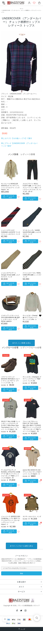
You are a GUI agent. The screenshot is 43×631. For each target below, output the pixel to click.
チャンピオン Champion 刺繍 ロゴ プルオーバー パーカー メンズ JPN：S (32, 317)
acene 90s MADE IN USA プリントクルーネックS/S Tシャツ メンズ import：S (32, 472)
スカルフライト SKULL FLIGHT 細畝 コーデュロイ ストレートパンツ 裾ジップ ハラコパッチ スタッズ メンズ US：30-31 (32, 187)
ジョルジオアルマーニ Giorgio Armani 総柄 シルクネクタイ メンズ (10, 275)
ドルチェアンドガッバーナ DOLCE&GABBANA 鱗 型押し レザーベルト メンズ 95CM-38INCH (10, 318)
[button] (36, 618)
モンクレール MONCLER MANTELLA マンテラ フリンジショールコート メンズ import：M (10, 186)
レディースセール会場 (31, 347)
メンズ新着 (13, 154)
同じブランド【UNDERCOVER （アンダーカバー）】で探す (19, 144)
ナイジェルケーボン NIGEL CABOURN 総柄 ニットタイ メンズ (32, 275)
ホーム (21, 8)
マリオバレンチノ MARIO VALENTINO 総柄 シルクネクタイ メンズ (32, 232)
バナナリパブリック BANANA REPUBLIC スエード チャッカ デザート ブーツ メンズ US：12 (10, 380)
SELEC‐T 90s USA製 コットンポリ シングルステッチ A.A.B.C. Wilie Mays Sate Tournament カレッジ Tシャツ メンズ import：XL (10, 425)
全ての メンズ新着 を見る (21, 343)
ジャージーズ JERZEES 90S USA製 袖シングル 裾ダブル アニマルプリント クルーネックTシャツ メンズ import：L (10, 520)
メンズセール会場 (10, 347)
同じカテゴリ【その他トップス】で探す (16, 138)
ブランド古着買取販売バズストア (16, 2)
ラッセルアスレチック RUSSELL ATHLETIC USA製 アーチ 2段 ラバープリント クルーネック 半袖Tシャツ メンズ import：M (10, 474)
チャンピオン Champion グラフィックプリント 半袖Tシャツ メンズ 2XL (32, 379)
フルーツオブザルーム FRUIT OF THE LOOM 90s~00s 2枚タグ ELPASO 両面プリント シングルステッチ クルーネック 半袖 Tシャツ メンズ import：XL (32, 426)
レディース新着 (28, 154)
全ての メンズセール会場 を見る (21, 546)
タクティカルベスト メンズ (32, 516)
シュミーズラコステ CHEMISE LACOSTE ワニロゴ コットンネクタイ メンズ (10, 232)
